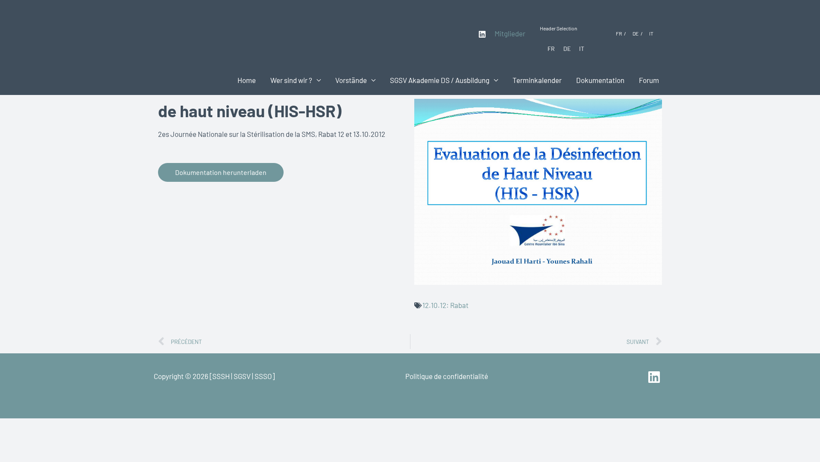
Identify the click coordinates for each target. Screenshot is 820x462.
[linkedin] (655, 377)
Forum (649, 80)
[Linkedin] (482, 34)
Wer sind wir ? (291, 80)
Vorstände (351, 80)
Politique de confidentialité (446, 376)
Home (246, 80)
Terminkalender (537, 80)
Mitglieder (510, 33)
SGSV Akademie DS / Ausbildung (439, 80)
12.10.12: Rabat (445, 305)
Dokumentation (600, 80)
